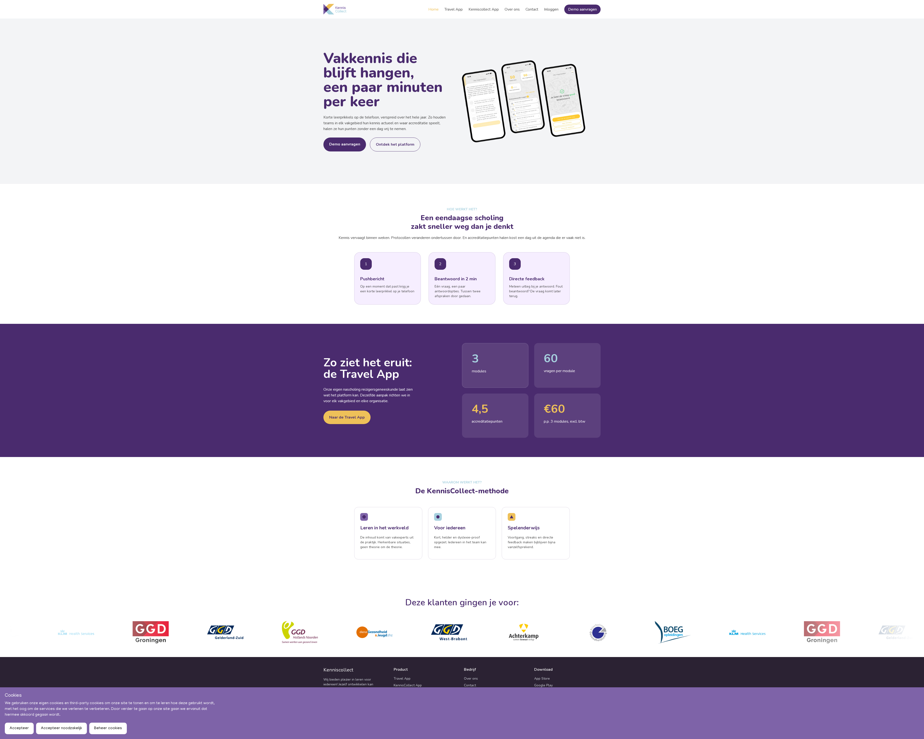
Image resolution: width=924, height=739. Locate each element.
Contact (532, 9)
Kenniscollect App (483, 9)
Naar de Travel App (347, 417)
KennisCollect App (408, 685)
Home (433, 9)
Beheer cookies (108, 728)
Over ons (512, 9)
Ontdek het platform (395, 144)
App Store (542, 678)
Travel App (453, 9)
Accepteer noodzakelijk (61, 728)
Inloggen (551, 9)
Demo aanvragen (582, 9)
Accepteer (19, 728)
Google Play (543, 685)
